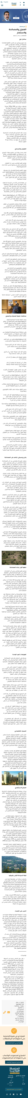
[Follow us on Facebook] (20, 5)
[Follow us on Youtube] (24, 2)
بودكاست (10, 1075)
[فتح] (2, 5)
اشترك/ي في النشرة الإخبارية (14, 1043)
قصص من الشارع (20, 1075)
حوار (23, 1082)
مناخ (23, 1080)
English (6, 2)
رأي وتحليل (10, 1077)
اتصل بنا (10, 1085)
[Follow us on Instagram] (24, 5)
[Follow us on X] (20, 2)
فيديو (23, 1084)
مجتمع (23, 1077)
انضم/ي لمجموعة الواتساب (14, 1062)
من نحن (11, 1082)
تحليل (11, 1080)
